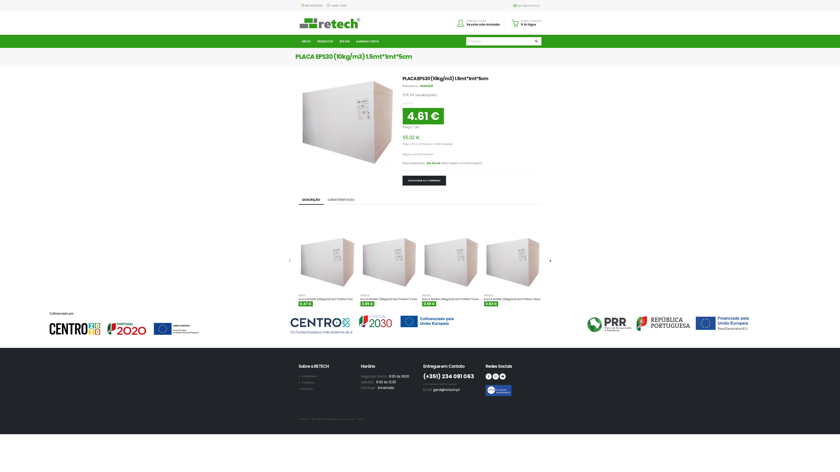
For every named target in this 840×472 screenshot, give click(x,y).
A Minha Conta (476, 21)
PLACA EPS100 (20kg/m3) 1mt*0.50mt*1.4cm (388, 299)
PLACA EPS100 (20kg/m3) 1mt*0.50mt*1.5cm (450, 299)
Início (306, 41)
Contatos (308, 382)
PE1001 (302, 296)
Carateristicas (340, 200)
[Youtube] (503, 376)
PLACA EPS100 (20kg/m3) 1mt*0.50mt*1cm (326, 299)
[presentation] (290, 261)
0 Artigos (528, 24)
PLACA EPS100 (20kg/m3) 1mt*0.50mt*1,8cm (512, 299)
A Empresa (309, 376)
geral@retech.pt (528, 5)
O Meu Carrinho (531, 21)
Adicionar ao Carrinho (424, 180)
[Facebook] (489, 376)
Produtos (325, 41)
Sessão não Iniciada (483, 24)
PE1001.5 (426, 296)
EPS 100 (345, 41)
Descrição (311, 200)
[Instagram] (496, 376)
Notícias (307, 389)
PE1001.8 (488, 296)
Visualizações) (419, 95)
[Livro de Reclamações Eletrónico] (489, 388)
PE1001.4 (364, 296)
